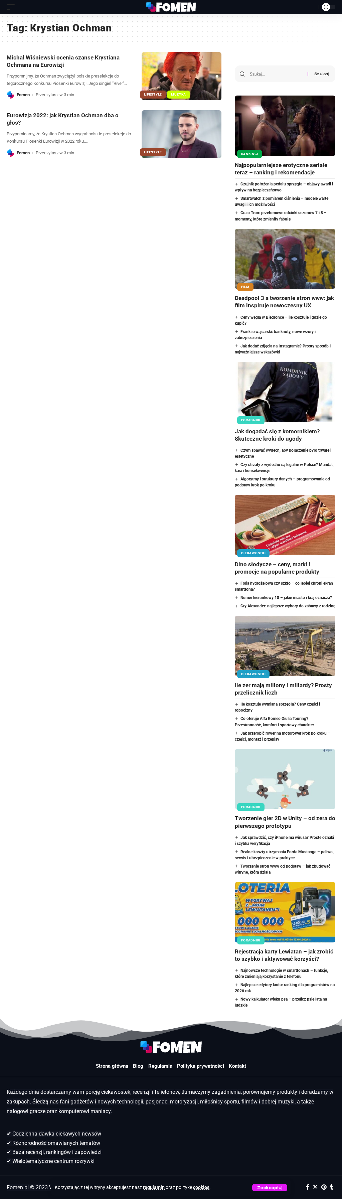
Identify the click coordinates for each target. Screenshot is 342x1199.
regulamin (154, 1187)
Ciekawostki (253, 553)
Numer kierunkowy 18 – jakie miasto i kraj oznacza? (286, 597)
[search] (312, 7)
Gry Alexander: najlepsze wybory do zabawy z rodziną (287, 606)
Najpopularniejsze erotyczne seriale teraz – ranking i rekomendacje (281, 169)
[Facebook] (307, 1187)
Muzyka (178, 94)
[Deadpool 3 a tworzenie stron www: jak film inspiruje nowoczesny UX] (285, 259)
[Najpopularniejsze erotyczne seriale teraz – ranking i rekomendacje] (285, 126)
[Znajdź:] (276, 73)
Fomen (23, 94)
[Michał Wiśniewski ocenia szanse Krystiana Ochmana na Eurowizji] (181, 76)
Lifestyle (153, 94)
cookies (201, 1187)
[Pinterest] (324, 1187)
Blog (138, 1066)
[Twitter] (315, 1187)
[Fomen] (171, 7)
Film (245, 287)
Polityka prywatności (200, 1066)
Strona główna (112, 1066)
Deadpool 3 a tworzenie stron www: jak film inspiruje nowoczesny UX (284, 302)
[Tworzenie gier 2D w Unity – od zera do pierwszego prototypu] (285, 779)
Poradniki (251, 420)
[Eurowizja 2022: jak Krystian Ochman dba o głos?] (181, 134)
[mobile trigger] (12, 7)
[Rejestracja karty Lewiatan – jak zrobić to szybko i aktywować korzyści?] (285, 912)
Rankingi (250, 154)
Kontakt (237, 1066)
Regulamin (160, 1066)
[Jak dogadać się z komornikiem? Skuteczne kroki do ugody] (285, 392)
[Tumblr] (331, 1187)
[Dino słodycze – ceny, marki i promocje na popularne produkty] (285, 525)
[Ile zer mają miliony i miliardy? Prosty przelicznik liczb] (285, 646)
